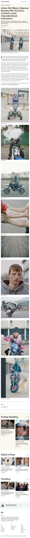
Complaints (12, 529)
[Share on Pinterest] (4, 407)
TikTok (22, 527)
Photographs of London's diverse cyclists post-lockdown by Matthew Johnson (21, 444)
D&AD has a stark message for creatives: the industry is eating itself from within (22, 494)
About (2, 526)
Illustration (7, 467)
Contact (2, 527)
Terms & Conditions (13, 526)
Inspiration (2, 5)
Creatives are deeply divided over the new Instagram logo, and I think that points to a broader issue (7, 493)
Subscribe (22, 1)
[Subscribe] (28, 505)
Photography (7, 5)
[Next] (28, 417)
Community (2, 528)
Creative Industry (21, 492)
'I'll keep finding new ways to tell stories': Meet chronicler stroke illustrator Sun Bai (6, 469)
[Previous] (26, 417)
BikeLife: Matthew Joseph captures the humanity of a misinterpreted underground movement (7, 432)
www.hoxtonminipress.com (14, 84)
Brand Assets (3, 531)
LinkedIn (22, 530)
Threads (22, 531)
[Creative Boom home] (5, 1)
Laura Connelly (6, 25)
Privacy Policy (13, 527)
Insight (2, 490)
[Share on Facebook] (7, 407)
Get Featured (3, 529)
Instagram (22, 526)
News (16, 492)
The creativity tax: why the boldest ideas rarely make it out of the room (21, 470)
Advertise (2, 530)
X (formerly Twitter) (23, 529)
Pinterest (22, 532)
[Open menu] (28, 1)
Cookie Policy (13, 528)
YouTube (22, 528)
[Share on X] (2, 407)
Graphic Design (7, 490)
